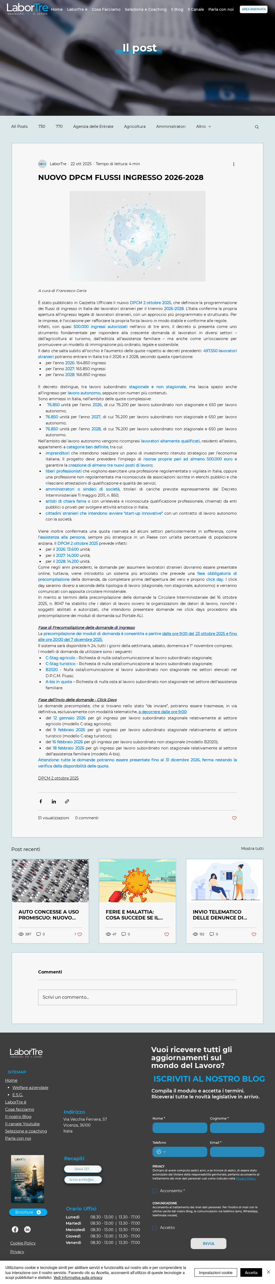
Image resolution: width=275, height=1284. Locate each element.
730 (41, 126)
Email (216, 1143)
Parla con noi (18, 1138)
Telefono (159, 1143)
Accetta (251, 1272)
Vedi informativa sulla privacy (78, 1277)
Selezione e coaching (26, 1131)
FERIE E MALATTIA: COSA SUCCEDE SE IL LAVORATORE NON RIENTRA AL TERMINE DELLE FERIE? (133, 915)
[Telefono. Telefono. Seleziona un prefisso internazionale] (161, 1152)
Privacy (17, 1251)
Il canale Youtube (22, 1123)
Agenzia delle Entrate (93, 126)
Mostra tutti (252, 848)
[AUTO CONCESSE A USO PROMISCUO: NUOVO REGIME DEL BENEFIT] (50, 880)
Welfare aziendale (30, 1087)
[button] (256, 126)
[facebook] (15, 1229)
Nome (159, 1118)
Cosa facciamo (19, 1109)
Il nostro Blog (18, 1116)
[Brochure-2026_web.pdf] (27, 1179)
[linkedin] (27, 1229)
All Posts (19, 126)
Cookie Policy (23, 1243)
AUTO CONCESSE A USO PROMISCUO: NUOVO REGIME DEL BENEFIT (49, 915)
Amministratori (171, 126)
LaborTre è (15, 1102)
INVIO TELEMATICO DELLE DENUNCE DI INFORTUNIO (218, 915)
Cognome (219, 1118)
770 (59, 126)
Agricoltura (135, 126)
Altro (201, 126)
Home (11, 1080)
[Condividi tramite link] (67, 801)
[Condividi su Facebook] (40, 801)
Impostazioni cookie (216, 1272)
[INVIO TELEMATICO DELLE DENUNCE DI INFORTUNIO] (224, 880)
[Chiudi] (268, 1272)
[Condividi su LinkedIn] (53, 801)
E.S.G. (17, 1094)
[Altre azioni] (233, 164)
